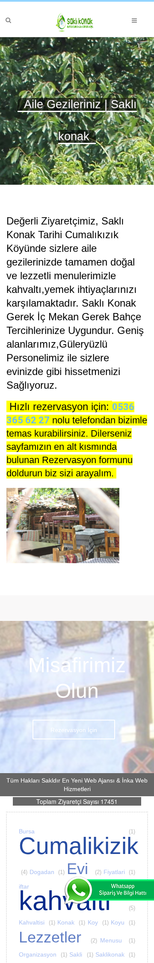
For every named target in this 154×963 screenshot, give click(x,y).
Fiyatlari (120, 845)
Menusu (117, 913)
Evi (84, 842)
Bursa (77, 804)
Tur (61, 942)
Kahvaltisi (37, 895)
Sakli (81, 927)
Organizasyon (43, 927)
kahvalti (77, 874)
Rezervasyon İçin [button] (74, 703)
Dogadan (47, 845)
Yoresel (87, 942)
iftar (77, 859)
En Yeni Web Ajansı (88, 753)
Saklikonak (115, 927)
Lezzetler (58, 910)
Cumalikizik (79, 827)
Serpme (34, 942)
